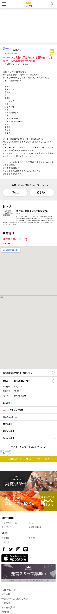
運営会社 (5, 594)
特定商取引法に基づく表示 (14, 599)
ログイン (32, 538)
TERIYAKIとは (8, 590)
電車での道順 (8, 431)
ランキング (6, 527)
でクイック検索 (13, 410)
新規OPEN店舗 (35, 527)
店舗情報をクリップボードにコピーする (28, 459)
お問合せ (5, 603)
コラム (31, 523)
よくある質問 (8, 607)
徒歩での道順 (8, 438)
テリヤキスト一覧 (9, 523)
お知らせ (5, 542)
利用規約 (5, 612)
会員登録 (5, 538)
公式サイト (7, 403)
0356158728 (22, 381)
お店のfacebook (10, 417)
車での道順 (7, 424)
